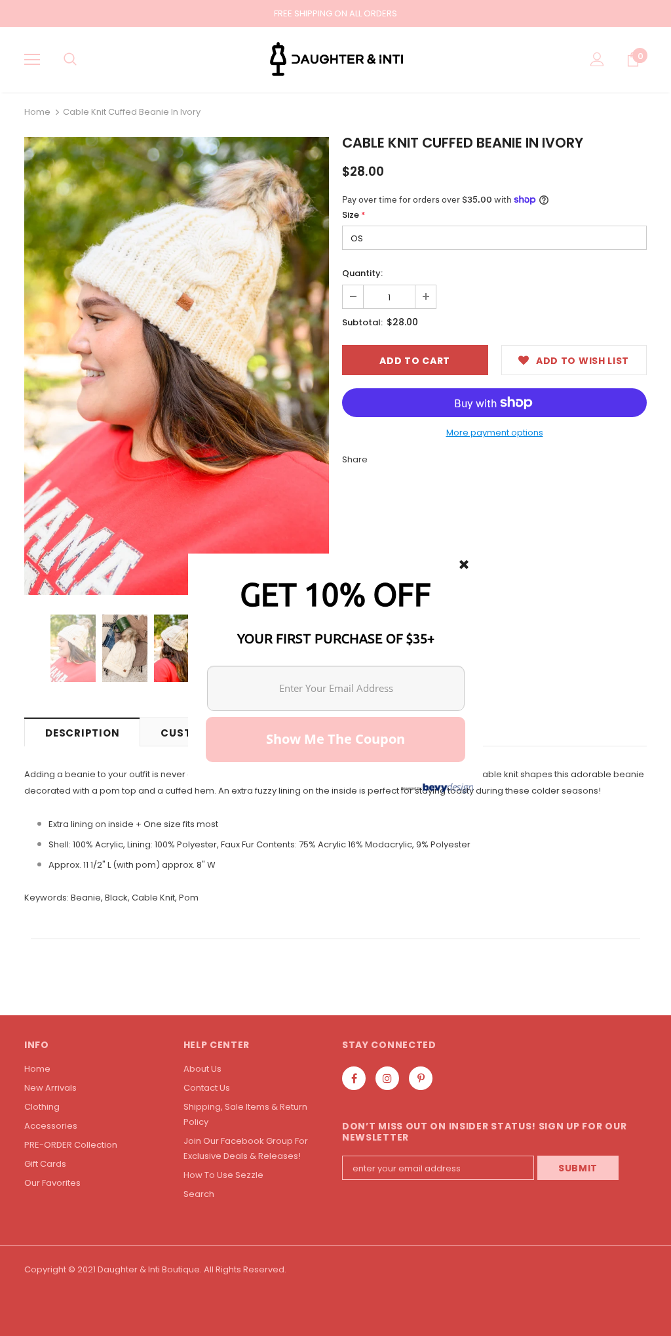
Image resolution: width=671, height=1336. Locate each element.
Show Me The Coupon (335, 739)
